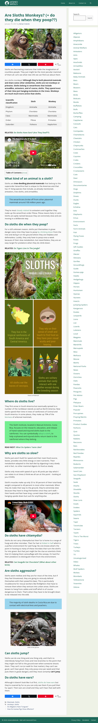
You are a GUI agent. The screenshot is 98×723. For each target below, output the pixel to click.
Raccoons (77, 442)
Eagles (76, 203)
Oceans (76, 373)
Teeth (76, 533)
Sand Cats (77, 471)
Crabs (75, 160)
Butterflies (78, 113)
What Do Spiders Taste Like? (29, 447)
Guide (75, 268)
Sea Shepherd (79, 475)
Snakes (76, 507)
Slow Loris (77, 500)
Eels (75, 210)
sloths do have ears (46, 682)
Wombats (77, 576)
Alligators (77, 33)
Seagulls (77, 478)
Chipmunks (78, 145)
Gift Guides (78, 247)
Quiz (75, 431)
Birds (75, 95)
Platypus (77, 402)
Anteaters (77, 51)
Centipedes (78, 131)
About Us (72, 3)
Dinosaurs (77, 181)
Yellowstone (78, 580)
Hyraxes (76, 297)
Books (76, 102)
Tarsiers (76, 529)
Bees (75, 91)
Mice (75, 352)
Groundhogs (78, 265)
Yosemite (77, 583)
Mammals (10, 702)
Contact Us (82, 3)
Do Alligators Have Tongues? (17, 707)
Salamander (78, 467)
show (25, 173)
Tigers (76, 540)
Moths (76, 362)
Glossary (77, 257)
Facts (75, 225)
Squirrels (77, 514)
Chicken (76, 142)
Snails (75, 504)
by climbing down (45, 232)
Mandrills (77, 344)
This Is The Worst (80, 536)
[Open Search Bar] (90, 3)
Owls (75, 381)
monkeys (10, 704)
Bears (75, 84)
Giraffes (76, 250)
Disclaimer (85, 720)
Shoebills (77, 489)
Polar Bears (78, 406)
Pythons (77, 428)
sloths (17, 704)
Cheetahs (77, 138)
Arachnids (77, 62)
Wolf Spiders (78, 569)
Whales (76, 565)
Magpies (77, 337)
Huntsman (78, 290)
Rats (75, 446)
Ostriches (77, 377)
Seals (75, 482)
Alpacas (76, 37)
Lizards (76, 326)
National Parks (79, 366)
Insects (76, 301)
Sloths (17, 702)
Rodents (77, 464)
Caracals (77, 124)
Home (63, 3)
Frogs (75, 243)
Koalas (76, 312)
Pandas (76, 384)
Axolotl (76, 69)
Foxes (75, 239)
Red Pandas (78, 453)
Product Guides (80, 424)
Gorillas (76, 261)
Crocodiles (77, 167)
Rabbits (76, 438)
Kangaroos (78, 308)
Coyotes (76, 156)
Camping (77, 116)
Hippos (76, 283)
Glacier (76, 254)
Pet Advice (77, 395)
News (75, 370)
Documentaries (80, 185)
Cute (75, 174)
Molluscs (77, 355)
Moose (76, 359)
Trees (75, 543)
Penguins (77, 391)
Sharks (76, 486)
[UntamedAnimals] (11, 3)
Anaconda (77, 44)
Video (75, 562)
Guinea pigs (78, 272)
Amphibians (78, 40)
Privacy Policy (75, 720)
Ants (75, 55)
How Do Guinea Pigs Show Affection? (20, 709)
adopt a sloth (44, 433)
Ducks (76, 200)
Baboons (77, 73)
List (74, 323)
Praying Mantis (79, 417)
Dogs (75, 189)
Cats (75, 127)
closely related (23, 210)
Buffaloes (77, 105)
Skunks (76, 493)
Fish (75, 232)
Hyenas (76, 294)
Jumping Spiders (80, 305)
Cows (75, 153)
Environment (79, 221)
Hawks (76, 276)
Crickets (76, 163)
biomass (8, 417)
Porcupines (78, 413)
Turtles (76, 551)
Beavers (76, 87)
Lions (75, 319)
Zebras (76, 587)
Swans (76, 518)
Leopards (77, 315)
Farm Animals (79, 229)
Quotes (76, 435)
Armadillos (78, 66)
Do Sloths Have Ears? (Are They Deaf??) (31, 132)
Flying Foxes (78, 236)
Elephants (77, 214)
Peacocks (77, 388)
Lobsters (77, 330)
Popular (76, 410)
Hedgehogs (78, 279)
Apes (75, 58)
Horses (76, 286)
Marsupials (78, 348)
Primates (77, 420)
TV (74, 554)
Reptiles (76, 457)
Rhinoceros (78, 460)
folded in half (47, 543)
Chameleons (78, 134)
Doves (76, 196)
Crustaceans (78, 171)
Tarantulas (78, 525)
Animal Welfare (80, 48)
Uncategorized (79, 558)
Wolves (76, 572)
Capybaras (78, 120)
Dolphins (77, 192)
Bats (75, 80)
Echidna (76, 207)
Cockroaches (78, 149)
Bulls (75, 109)
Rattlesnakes (79, 449)
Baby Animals (79, 77)
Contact (93, 720)
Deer (75, 178)
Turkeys (76, 547)
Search (76, 14)
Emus (75, 218)
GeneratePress (31, 720)
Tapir (75, 522)
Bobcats (76, 98)
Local (75, 333)
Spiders (76, 511)
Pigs (75, 399)
